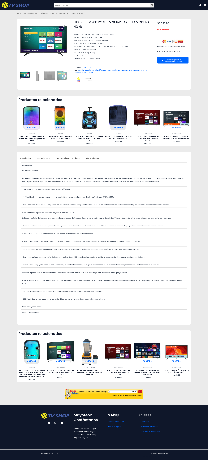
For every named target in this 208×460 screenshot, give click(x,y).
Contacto (145, 421)
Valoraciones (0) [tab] (44, 158)
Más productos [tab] (92, 158)
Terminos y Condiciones (150, 431)
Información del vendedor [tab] (68, 158)
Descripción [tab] (25, 158)
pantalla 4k (105, 70)
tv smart (90, 73)
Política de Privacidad (149, 426)
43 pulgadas (37, 13)
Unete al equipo (114, 426)
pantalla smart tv (140, 70)
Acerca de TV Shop (116, 421)
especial (81, 70)
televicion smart (80, 73)
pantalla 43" (96, 70)
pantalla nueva (116, 70)
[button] (64, 25)
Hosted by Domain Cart (158, 453)
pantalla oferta (128, 70)
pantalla (88, 70)
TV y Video (27, 13)
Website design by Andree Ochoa (154, 456)
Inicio (19, 13)
